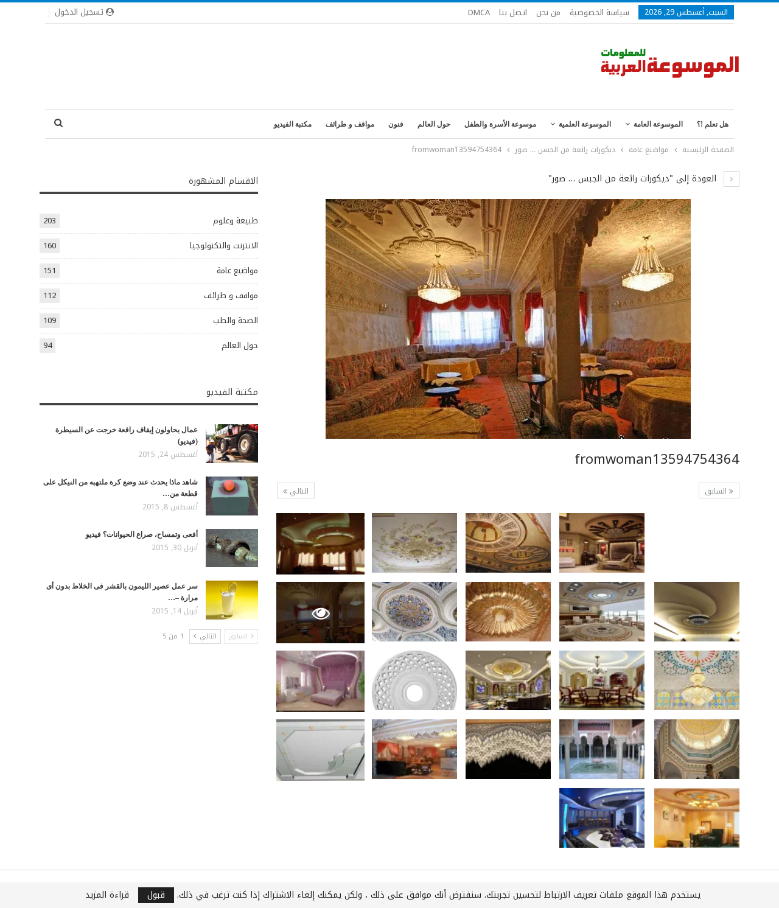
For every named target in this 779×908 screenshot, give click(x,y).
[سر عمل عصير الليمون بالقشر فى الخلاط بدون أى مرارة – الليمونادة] (232, 600)
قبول (156, 895)
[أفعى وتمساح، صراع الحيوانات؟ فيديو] (232, 548)
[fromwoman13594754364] (696, 543)
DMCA (479, 12)
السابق (717, 491)
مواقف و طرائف (350, 124)
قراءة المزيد (107, 895)
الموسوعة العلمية (585, 124)
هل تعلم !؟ (712, 124)
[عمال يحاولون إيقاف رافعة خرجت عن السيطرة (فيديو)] (232, 443)
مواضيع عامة (237, 270)
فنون (395, 124)
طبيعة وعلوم (235, 220)
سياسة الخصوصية (599, 12)
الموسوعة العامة (658, 124)
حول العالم (433, 124)
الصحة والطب (235, 320)
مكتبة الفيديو (293, 124)
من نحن (548, 12)
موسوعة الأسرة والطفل (500, 124)
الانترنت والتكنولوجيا (224, 245)
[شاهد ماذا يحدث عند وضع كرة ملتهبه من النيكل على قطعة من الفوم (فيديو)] (232, 496)
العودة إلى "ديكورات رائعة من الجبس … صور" (633, 178)
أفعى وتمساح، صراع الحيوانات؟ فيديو (142, 534)
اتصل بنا (513, 12)
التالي (298, 491)
